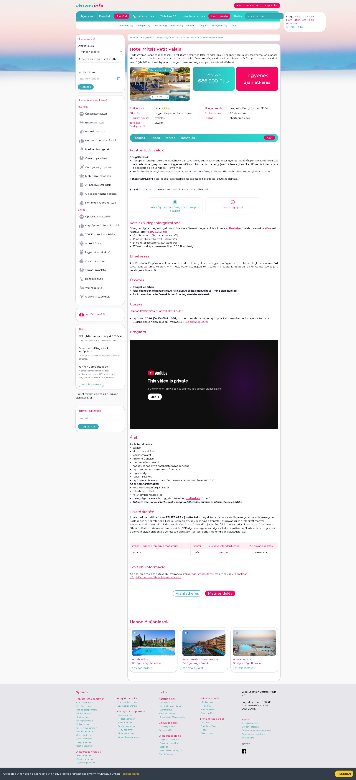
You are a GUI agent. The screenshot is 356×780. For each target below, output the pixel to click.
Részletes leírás (130, 773)
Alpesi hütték (93, 243)
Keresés (86, 86)
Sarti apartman (125, 715)
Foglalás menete (250, 723)
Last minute (219, 16)
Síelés (237, 16)
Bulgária (204, 25)
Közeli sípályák (94, 278)
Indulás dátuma (87, 72)
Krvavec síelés (208, 709)
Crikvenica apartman (86, 728)
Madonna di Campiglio (170, 750)
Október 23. (168, 16)
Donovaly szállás (167, 726)
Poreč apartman (84, 706)
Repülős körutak (95, 131)
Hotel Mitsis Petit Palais (211, 37)
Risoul (204, 729)
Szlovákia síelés (168, 722)
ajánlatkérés (257, 78)
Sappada (163, 747)
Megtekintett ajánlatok (300, 16)
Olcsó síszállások (95, 261)
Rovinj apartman (84, 720)
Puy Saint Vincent (210, 726)
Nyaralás (147, 37)
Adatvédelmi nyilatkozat (254, 734)
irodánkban (193, 498)
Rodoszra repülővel (196, 321)
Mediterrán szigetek (97, 149)
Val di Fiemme (166, 754)
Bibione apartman (85, 759)
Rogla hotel (206, 706)
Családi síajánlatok (96, 269)
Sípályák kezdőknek (97, 296)
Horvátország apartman (90, 698)
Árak (269, 137)
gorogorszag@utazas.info (202, 573)
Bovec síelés (207, 713)
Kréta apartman (125, 722)
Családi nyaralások (96, 158)
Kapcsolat (246, 719)
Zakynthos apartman (128, 737)
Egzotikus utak (143, 16)
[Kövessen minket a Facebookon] (244, 751)
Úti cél (97, 58)
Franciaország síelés (212, 718)
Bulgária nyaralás (127, 698)
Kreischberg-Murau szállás (172, 717)
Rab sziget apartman (86, 709)
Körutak (105, 16)
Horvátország (126, 25)
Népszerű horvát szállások (101, 140)
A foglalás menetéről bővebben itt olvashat (155, 577)
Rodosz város (190, 37)
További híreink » (91, 384)
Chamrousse (207, 733)
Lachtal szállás (166, 702)
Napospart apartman (128, 702)
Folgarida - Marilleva (169, 743)
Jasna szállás (165, 730)
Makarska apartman (86, 731)
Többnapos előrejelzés (160, 70)
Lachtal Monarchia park (171, 706)
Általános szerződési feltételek (256, 730)
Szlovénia (191, 25)
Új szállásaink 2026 (96, 113)
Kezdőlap (134, 37)
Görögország (162, 37)
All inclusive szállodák (98, 184)
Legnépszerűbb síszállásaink (102, 225)
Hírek (81, 328)
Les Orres (205, 722)
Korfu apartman (126, 729)
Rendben (344, 773)
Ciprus (233, 25)
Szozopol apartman (127, 706)
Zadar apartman (84, 738)
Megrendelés (220, 593)
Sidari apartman (126, 733)
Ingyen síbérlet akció (97, 252)
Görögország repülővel (99, 167)
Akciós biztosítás (95, 314)
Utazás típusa (86, 45)
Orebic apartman (84, 702)
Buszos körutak (94, 122)
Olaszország (160, 25)
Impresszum (248, 737)
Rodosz (175, 37)
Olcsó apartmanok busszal (101, 193)
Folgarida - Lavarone (169, 739)
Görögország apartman (131, 711)
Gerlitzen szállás (167, 713)
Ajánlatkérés (187, 593)
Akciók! (121, 16)
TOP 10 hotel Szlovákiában (101, 234)
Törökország (176, 25)
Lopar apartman (84, 713)
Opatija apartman (84, 746)
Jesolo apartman (84, 755)
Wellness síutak (94, 287)
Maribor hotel (207, 702)
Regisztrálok (88, 426)
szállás (140, 138)
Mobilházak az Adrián (98, 175)
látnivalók (188, 138)
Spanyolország (219, 25)
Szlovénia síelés (209, 698)
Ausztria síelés (167, 698)
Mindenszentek (194, 16)
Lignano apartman (85, 762)
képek (155, 138)
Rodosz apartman (126, 719)
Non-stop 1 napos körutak (100, 202)
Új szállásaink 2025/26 (98, 216)
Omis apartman (84, 735)
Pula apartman (83, 724)
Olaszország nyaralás (88, 751)
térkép (171, 138)
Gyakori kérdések (250, 727)
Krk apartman (83, 717)
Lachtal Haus (165, 709)
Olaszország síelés (170, 735)
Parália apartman (126, 726)
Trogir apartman (84, 742)
